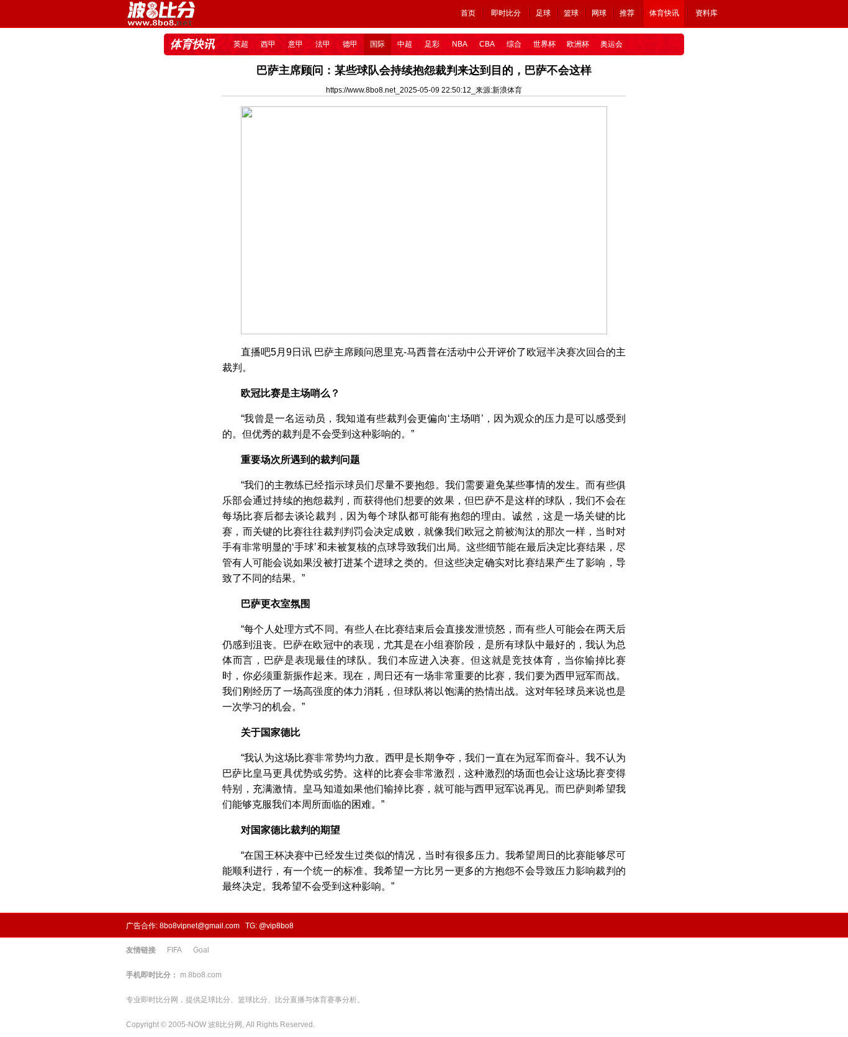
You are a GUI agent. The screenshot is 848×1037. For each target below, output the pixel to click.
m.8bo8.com (201, 975)
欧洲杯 (578, 44)
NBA (459, 44)
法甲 (322, 44)
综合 (514, 44)
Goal (201, 950)
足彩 (432, 44)
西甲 (268, 44)
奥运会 (611, 44)
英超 (240, 44)
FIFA (174, 950)
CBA (487, 44)
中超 (404, 44)
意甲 (295, 44)
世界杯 (544, 44)
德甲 (350, 44)
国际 (377, 44)
